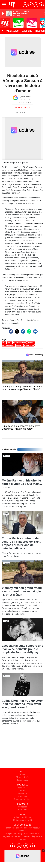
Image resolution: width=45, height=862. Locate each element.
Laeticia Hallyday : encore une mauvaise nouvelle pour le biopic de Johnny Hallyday (22, 649)
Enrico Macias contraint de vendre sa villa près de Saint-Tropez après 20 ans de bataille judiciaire (22, 543)
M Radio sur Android (22, 820)
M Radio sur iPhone (22, 817)
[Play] (3, 13)
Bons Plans (22, 787)
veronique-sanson (19, 342)
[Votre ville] (25, 4)
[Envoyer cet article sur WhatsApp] (28, 332)
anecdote (31, 342)
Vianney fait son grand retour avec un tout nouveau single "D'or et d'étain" (22, 591)
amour (9, 342)
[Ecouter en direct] (30, 4)
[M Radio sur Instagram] (32, 845)
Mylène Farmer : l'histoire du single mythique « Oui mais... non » (22, 484)
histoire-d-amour (8, 345)
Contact (22, 774)
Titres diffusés (22, 777)
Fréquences (22, 780)
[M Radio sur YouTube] (25, 845)
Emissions (26, 31)
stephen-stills (29, 345)
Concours (22, 796)
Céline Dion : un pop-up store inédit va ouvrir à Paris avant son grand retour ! (22, 704)
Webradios (12, 31)
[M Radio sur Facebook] (12, 845)
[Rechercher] (35, 4)
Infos (22, 790)
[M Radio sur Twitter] (19, 845)
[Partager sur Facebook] (10, 332)
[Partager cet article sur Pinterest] (22, 332)
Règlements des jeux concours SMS (22, 833)
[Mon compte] (41, 4)
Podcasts (22, 807)
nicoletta (19, 345)
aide (3, 342)
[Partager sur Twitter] (16, 332)
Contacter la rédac (22, 799)
